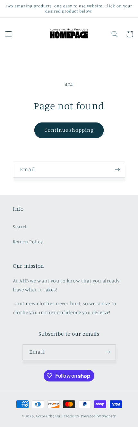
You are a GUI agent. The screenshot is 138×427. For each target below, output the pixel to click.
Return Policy (28, 241)
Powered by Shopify (98, 416)
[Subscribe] (117, 169)
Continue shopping (69, 130)
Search (20, 226)
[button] (8, 34)
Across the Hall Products (58, 416)
